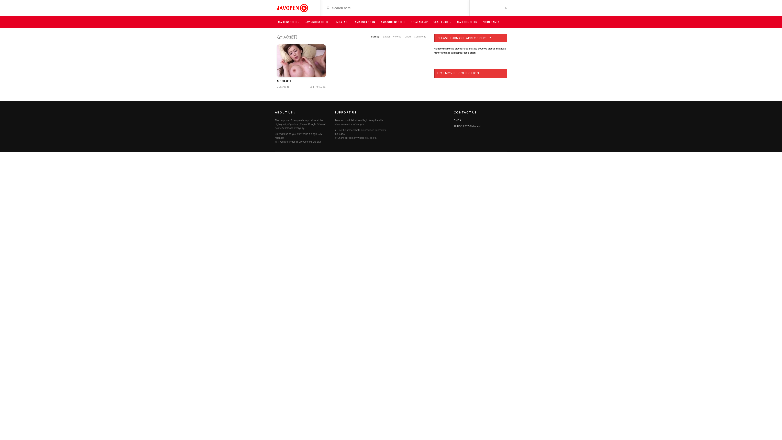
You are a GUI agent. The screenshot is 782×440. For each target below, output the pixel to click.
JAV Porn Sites (467, 22)
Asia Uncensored (393, 22)
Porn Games (491, 22)
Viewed (397, 36)
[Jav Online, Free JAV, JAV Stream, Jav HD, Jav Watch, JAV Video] (292, 8)
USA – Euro (441, 22)
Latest (386, 36)
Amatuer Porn (365, 22)
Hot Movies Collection (458, 73)
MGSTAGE (342, 22)
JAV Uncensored (317, 22)
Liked (408, 36)
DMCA (457, 120)
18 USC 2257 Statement (467, 126)
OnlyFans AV (419, 22)
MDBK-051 (284, 81)
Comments (420, 36)
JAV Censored (288, 22)
